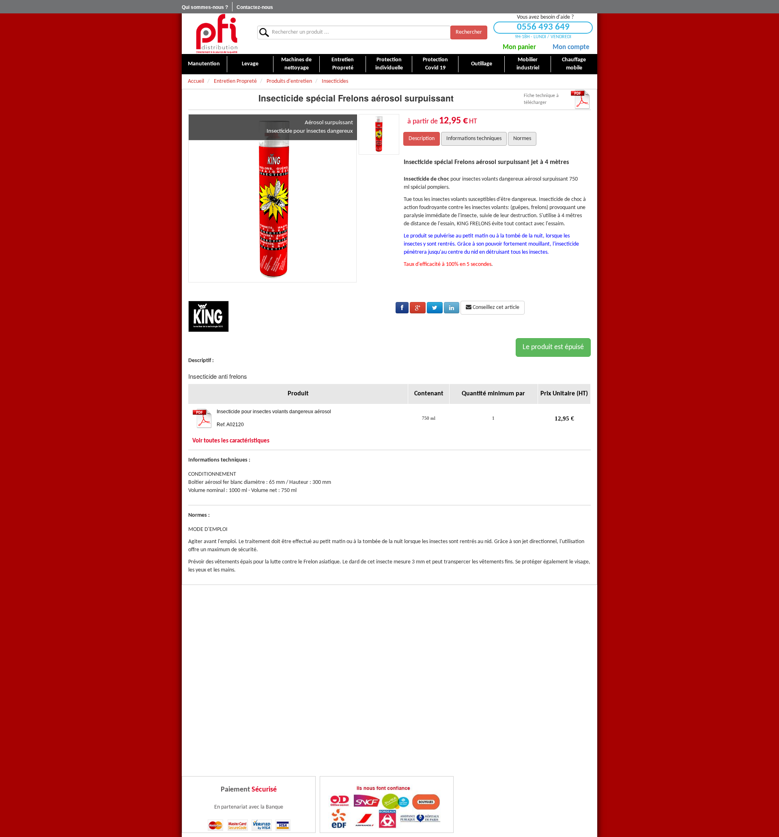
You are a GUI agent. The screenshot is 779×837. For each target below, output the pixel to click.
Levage (250, 64)
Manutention (204, 64)
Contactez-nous (255, 7)
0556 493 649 (543, 27)
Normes (522, 139)
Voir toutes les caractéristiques (230, 441)
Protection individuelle (389, 64)
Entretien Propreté (342, 64)
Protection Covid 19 (435, 64)
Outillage (481, 64)
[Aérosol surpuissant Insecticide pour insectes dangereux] (272, 198)
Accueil (196, 81)
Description (422, 139)
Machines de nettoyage (296, 64)
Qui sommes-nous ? (205, 7)
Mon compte (571, 47)
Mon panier (519, 47)
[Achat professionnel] (216, 33)
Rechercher (469, 32)
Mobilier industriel (527, 64)
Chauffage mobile (574, 64)
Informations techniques (473, 139)
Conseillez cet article (495, 307)
